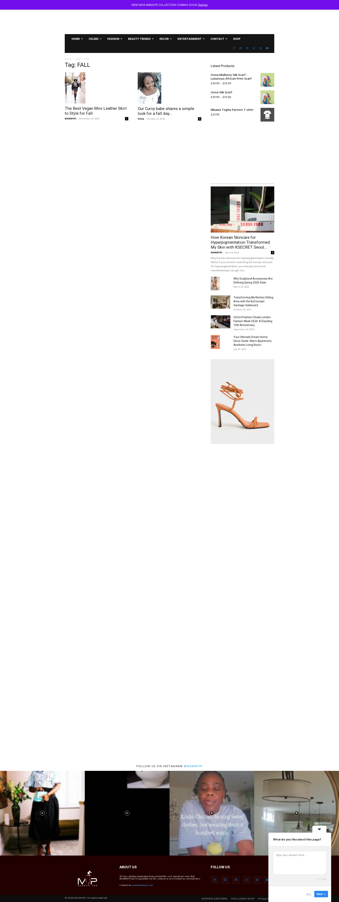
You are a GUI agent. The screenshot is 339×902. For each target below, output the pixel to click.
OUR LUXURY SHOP (242, 898)
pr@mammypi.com (142, 885)
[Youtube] (267, 48)
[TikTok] (254, 48)
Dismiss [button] (203, 4)
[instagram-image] (42, 813)
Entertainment (190, 39)
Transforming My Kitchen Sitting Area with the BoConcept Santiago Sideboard (253, 301)
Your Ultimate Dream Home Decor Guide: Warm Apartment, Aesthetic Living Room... (252, 340)
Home (68, 59)
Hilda (141, 118)
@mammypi (193, 766)
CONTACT (217, 39)
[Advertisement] (242, 602)
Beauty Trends (139, 39)
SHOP (237, 39)
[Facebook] (234, 48)
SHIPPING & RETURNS (214, 898)
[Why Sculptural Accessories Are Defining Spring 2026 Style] (215, 284)
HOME (76, 39)
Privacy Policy (266, 898)
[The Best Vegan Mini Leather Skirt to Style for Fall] (96, 88)
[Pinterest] (247, 48)
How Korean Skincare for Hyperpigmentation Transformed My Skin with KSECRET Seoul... (240, 242)
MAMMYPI (70, 118)
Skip (308, 894)
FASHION (113, 39)
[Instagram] (240, 48)
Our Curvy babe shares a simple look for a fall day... (166, 111)
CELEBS (93, 39)
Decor (164, 39)
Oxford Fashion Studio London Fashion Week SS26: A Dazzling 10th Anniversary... (252, 321)
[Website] (260, 48)
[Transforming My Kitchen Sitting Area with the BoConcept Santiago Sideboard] (220, 302)
